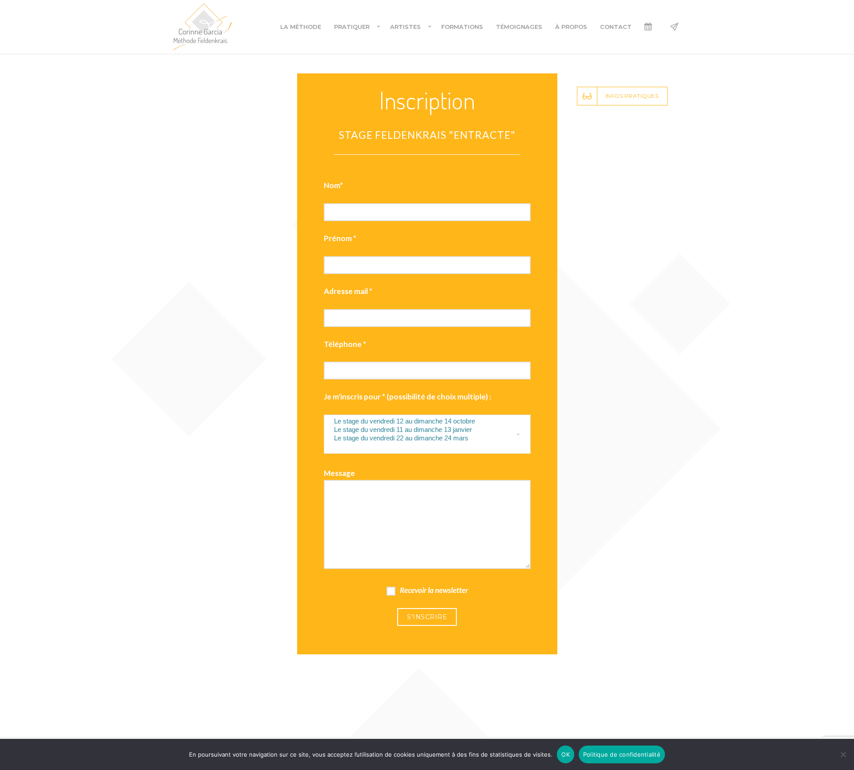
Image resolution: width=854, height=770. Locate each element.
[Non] (842, 754)
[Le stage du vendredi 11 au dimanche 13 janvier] (420, 430)
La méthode (300, 26)
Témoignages (519, 26)
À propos (571, 26)
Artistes (405, 26)
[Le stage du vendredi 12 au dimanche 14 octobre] (420, 421)
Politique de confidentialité (622, 754)
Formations (462, 26)
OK (565, 754)
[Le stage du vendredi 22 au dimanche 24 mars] (420, 438)
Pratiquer (352, 26)
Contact (616, 26)
